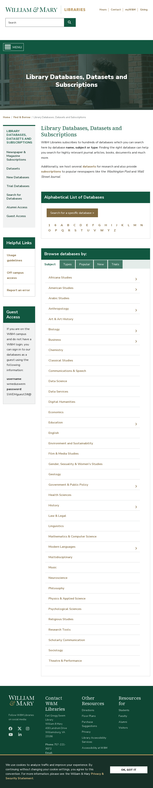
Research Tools (60, 629)
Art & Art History (61, 319)
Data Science (58, 381)
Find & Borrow (21, 117)
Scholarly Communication (67, 640)
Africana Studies (60, 277)
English (54, 433)
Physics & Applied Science (67, 598)
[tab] (50, 264)
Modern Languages (62, 547)
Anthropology (59, 308)
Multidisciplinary (60, 557)
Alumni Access (17, 207)
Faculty (123, 716)
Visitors (123, 728)
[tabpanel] (95, 469)
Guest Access (16, 216)
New (100, 264)
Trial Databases (18, 186)
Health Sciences (60, 495)
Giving (144, 9)
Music (53, 567)
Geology (55, 474)
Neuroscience (58, 578)
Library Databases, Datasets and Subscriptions (19, 136)
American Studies (61, 288)
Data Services (58, 391)
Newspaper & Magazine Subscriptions (16, 156)
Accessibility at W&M (94, 748)
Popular (84, 264)
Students (124, 710)
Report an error (18, 290)
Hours (103, 9)
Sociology (56, 650)
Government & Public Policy (68, 484)
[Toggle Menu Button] (6, 47)
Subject (50, 264)
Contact (116, 9)
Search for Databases (14, 197)
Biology (54, 329)
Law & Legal (57, 516)
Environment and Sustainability (71, 443)
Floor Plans (89, 716)
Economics (56, 412)
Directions (88, 710)
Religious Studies (61, 619)
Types (67, 264)
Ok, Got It (128, 770)
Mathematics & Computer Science (72, 536)
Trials (115, 264)
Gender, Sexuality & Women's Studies (75, 464)
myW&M (130, 9)
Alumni (123, 722)
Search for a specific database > (72, 213)
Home (6, 117)
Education (56, 422)
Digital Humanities (62, 402)
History (54, 505)
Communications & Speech (67, 371)
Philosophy (56, 588)
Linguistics (56, 526)
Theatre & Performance (65, 661)
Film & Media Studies (64, 453)
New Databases (18, 177)
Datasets (13, 168)
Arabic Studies (59, 298)
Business (55, 340)
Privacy (86, 732)
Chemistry (56, 350)
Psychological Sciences (65, 609)
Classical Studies (61, 360)
